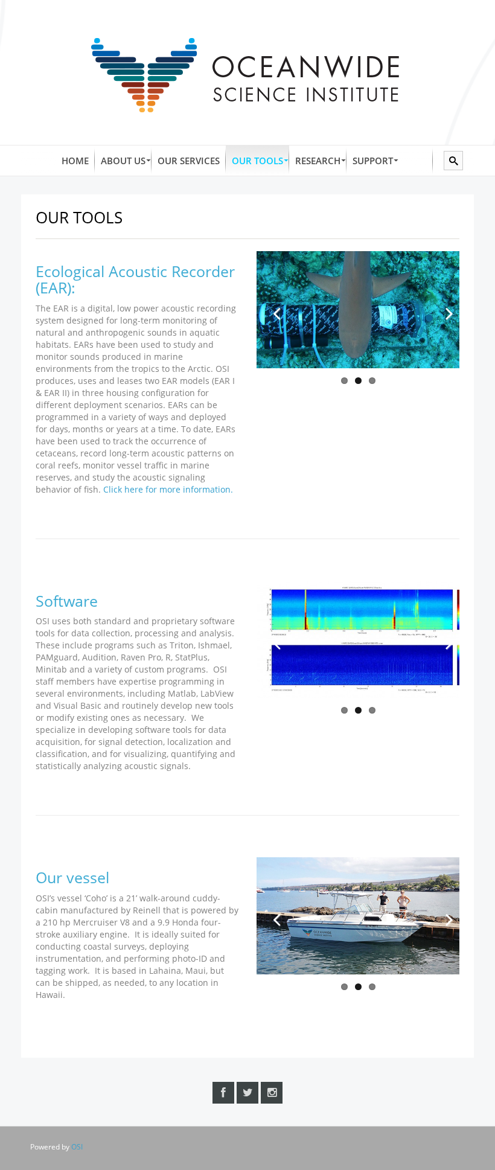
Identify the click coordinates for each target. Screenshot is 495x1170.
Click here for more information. (168, 489)
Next (441, 310)
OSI (77, 1147)
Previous (275, 310)
